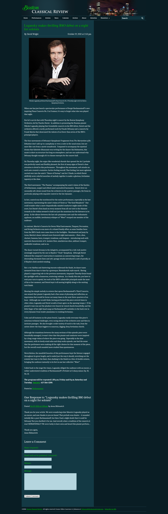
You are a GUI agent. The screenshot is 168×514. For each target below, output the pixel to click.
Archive (75, 18)
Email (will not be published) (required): (40, 455)
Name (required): (31, 447)
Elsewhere (105, 18)
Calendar (65, 18)
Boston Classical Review (48, 8)
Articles (48, 18)
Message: (28, 471)
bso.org (36, 382)
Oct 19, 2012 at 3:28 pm (39, 406)
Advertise (93, 18)
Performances (36, 18)
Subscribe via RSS (110, 509)
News (56, 18)
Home (26, 18)
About (84, 18)
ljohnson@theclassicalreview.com (92, 509)
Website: (27, 463)
